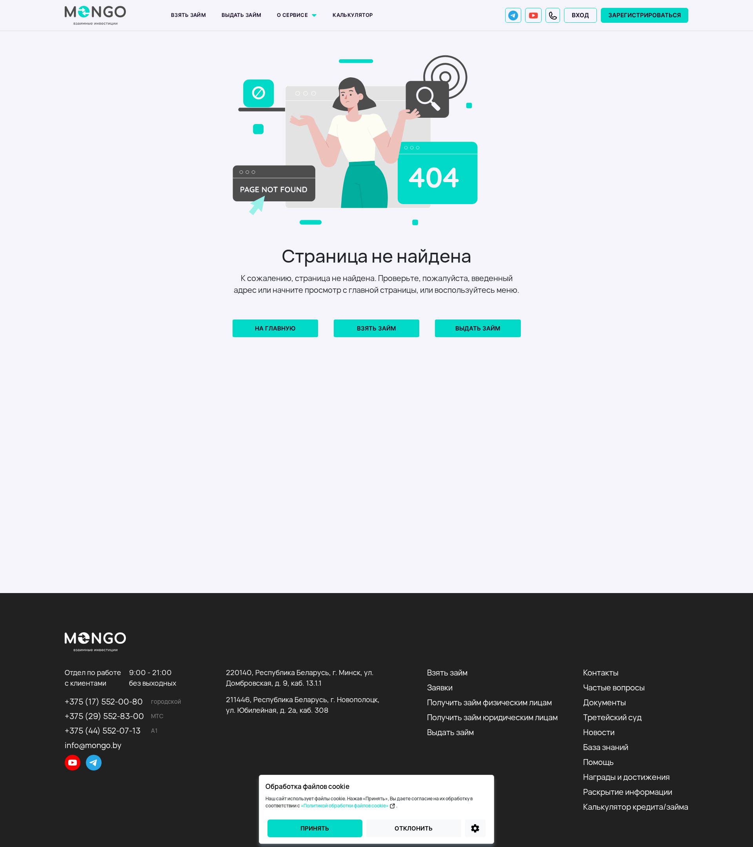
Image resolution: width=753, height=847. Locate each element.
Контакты (600, 672)
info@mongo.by (93, 745)
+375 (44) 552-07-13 (102, 730)
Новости (599, 732)
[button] (553, 15)
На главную (275, 328)
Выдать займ (241, 15)
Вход (580, 15)
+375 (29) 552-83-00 (104, 716)
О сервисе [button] (293, 15)
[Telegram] (513, 15)
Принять (314, 828)
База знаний (605, 747)
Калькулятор (353, 15)
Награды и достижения (626, 777)
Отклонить (414, 828)
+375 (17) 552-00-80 (104, 701)
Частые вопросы (614, 687)
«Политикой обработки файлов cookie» (345, 805)
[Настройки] (475, 828)
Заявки (440, 687)
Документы (604, 702)
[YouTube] (533, 15)
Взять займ (188, 15)
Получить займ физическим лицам (489, 702)
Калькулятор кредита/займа (635, 806)
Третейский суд (612, 717)
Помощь (598, 762)
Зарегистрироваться (644, 15)
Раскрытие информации (627, 792)
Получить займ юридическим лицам (492, 717)
